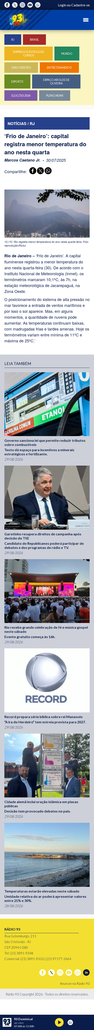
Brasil (34, 39)
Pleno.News (54, 95)
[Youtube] (30, 5)
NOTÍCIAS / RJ (21, 123)
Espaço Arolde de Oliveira (56, 81)
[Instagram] (22, 5)
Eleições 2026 (20, 95)
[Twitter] (14, 5)
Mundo (66, 53)
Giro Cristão (21, 67)
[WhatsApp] (47, 171)
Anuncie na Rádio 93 (75, 983)
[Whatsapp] (37, 5)
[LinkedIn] (86, 972)
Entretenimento (59, 67)
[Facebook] (7, 5)
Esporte (17, 81)
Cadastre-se (80, 5)
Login (62, 5)
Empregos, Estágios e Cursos (28, 53)
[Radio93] (17, 20)
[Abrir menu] (86, 20)
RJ (12, 39)
